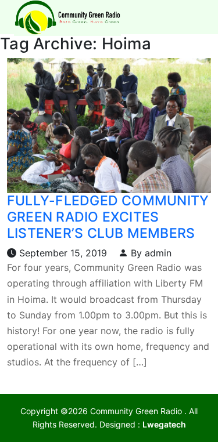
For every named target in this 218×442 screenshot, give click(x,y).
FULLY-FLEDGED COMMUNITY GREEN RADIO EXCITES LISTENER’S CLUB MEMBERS (108, 217)
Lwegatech (164, 424)
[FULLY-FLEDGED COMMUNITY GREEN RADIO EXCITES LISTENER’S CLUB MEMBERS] (109, 125)
